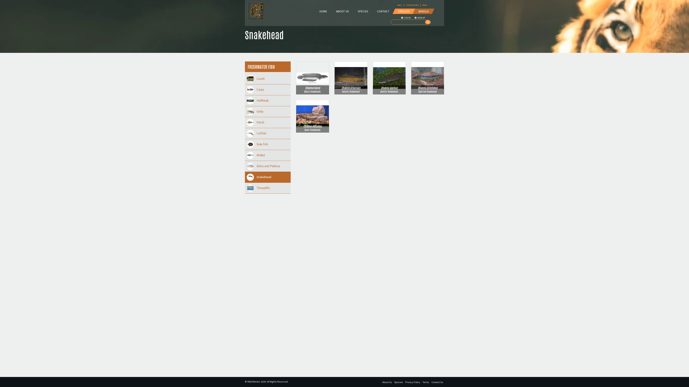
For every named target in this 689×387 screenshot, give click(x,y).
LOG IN (407, 17)
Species (363, 11)
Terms (426, 382)
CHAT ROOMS (412, 5)
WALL (399, 5)
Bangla (423, 11)
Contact (383, 11)
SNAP (424, 5)
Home (323, 11)
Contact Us (437, 382)
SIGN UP (421, 17)
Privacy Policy (412, 382)
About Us (342, 11)
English (403, 11)
